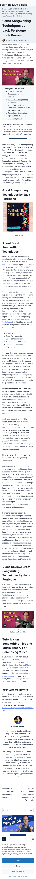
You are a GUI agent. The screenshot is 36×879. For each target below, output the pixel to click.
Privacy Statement (22, 876)
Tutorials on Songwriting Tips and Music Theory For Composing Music (18, 116)
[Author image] (3, 40)
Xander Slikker (12, 40)
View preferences (18, 871)
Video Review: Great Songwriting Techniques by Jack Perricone (19, 107)
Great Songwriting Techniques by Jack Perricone (16, 94)
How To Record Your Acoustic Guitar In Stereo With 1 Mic (27, 794)
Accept (18, 860)
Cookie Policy (12, 876)
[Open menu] (34, 3)
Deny (18, 866)
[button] (33, 839)
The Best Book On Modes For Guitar (8, 793)
